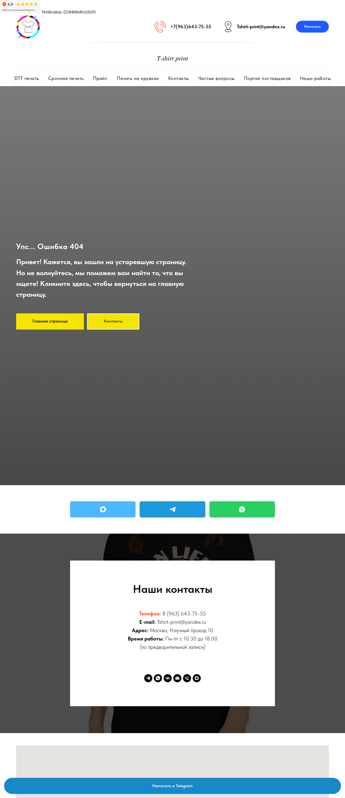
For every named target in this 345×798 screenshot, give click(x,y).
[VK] (168, 678)
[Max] (103, 509)
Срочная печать (66, 78)
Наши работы (315, 78)
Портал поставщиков (267, 78)
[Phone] (187, 678)
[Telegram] (172, 509)
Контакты (178, 78)
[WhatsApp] (242, 509)
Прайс (100, 78)
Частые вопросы (216, 78)
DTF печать (26, 78)
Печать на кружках (138, 78)
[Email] (177, 678)
